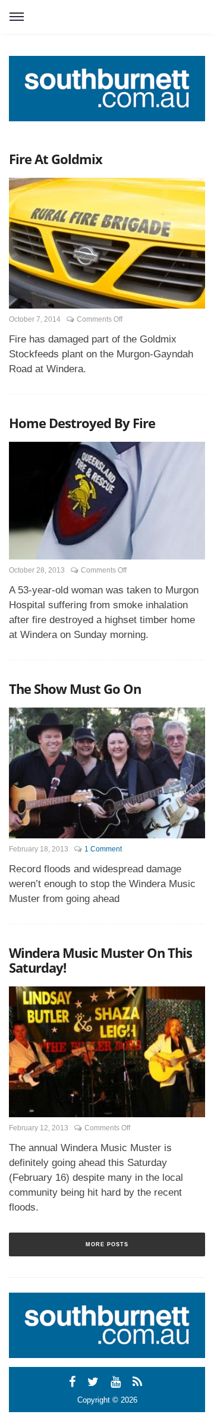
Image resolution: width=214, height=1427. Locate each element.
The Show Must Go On (75, 688)
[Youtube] (117, 1382)
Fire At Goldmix (55, 159)
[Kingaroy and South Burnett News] (107, 88)
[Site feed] (139, 1382)
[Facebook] (74, 1382)
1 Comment (103, 849)
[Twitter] (94, 1382)
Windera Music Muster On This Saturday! (100, 960)
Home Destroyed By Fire (82, 423)
